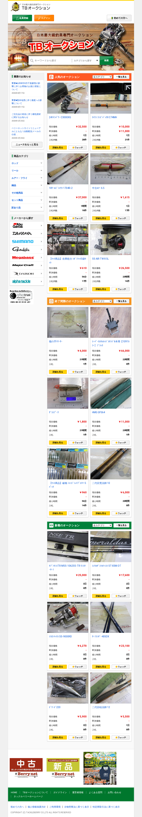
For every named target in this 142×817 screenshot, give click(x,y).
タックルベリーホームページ (28, 796)
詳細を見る (58, 147)
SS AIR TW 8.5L (100, 258)
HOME (14, 792)
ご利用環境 (55, 807)
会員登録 (23, 18)
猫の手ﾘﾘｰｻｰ (55, 341)
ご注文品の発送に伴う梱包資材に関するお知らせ (26, 116)
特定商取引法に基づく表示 (106, 807)
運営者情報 (77, 792)
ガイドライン (60, 792)
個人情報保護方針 (37, 807)
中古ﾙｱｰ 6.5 (98, 188)
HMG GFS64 (98, 412)
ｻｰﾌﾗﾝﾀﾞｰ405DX (100, 636)
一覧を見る (121, 77)
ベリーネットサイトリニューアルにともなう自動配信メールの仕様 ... (26, 131)
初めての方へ (120, 18)
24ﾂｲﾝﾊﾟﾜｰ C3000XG (60, 117)
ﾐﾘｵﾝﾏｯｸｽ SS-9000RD (60, 636)
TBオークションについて (35, 792)
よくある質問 (95, 792)
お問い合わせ (114, 792)
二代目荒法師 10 (101, 483)
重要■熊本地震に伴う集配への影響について (27, 102)
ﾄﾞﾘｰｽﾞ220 (54, 707)
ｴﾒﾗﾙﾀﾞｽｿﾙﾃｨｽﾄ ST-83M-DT (106, 565)
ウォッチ (79, 147)
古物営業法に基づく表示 (76, 807)
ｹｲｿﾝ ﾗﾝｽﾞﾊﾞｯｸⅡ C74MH (104, 117)
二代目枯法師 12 (101, 707)
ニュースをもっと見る (27, 144)
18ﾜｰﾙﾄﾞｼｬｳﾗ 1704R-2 (61, 188)
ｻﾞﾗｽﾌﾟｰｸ (54, 412)
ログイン (45, 18)
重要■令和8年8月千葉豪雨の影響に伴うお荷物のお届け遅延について (26, 86)
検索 (106, 60)
